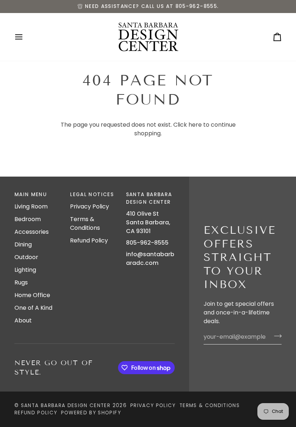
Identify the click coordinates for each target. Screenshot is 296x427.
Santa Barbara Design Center (65, 405)
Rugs (21, 282)
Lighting (25, 270)
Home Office (32, 295)
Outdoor (26, 257)
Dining (23, 244)
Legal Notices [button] (92, 194)
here (195, 125)
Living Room (31, 206)
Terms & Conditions (85, 223)
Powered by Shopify (91, 412)
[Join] (276, 336)
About (23, 320)
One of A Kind (33, 308)
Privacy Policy (89, 206)
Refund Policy (89, 240)
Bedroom (27, 219)
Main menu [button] (30, 194)
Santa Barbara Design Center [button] (149, 198)
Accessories (31, 232)
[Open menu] (25, 37)
